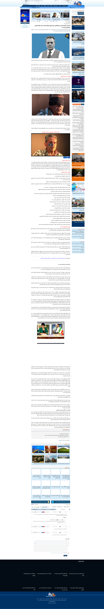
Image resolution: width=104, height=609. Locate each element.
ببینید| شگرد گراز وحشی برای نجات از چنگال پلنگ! (60, 574)
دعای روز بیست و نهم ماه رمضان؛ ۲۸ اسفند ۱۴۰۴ (78, 247)
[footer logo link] (51, 595)
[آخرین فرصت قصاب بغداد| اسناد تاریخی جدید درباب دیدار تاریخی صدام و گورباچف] (78, 158)
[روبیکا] (40, 502)
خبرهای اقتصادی (25, 27)
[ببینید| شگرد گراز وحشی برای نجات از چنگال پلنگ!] (60, 567)
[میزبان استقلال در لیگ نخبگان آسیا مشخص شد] (78, 81)
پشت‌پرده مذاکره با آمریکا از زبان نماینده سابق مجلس (56, 19)
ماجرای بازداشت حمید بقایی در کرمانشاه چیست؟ (65, 19)
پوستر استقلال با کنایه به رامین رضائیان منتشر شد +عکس (78, 107)
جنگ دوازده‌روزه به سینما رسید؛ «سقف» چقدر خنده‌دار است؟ (37, 476)
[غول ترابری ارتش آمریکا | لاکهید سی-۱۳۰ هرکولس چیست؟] (45, 472)
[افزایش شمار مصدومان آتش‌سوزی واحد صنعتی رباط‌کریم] (78, 203)
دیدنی (83, 89)
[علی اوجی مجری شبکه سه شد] (55, 483)
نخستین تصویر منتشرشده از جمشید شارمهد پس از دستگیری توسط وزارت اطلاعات (53, 258)
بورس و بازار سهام (79, 32)
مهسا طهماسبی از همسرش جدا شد (55, 496)
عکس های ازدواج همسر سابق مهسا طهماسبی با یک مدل (65, 496)
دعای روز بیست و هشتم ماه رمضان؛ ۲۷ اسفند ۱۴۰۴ (78, 250)
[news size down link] (54, 21)
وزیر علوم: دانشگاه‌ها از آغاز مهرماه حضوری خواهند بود (78, 123)
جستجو (56, 598)
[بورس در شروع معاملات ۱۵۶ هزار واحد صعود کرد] (78, 37)
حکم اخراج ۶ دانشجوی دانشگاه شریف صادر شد (78, 114)
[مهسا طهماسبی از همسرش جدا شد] (55, 492)
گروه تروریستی (60, 440)
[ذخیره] (53, 21)
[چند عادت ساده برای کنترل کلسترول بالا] (78, 188)
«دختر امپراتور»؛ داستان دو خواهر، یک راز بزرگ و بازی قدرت (37, 497)
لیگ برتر (81, 76)
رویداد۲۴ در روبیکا (25, 25)
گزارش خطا (67, 504)
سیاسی (69, 21)
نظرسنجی (28, 0)
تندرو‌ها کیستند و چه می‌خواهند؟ (79, 26)
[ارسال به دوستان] (52, 21)
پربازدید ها (79, 104)
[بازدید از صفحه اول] (69, 506)
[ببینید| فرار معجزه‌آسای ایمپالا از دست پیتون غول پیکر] (60, 581)
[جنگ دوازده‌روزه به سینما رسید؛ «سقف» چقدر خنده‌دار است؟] (36, 472)
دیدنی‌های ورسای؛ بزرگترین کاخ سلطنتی (64, 463)
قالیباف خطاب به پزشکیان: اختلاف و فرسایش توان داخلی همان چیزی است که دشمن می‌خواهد (78, 149)
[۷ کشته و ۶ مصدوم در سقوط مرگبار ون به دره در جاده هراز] (78, 67)
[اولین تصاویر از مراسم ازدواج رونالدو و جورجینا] (45, 492)
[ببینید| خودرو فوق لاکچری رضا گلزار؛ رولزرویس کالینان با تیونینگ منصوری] (55, 472)
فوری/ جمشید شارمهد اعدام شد (63, 433)
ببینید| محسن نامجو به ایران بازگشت (78, 115)
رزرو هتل (25, 24)
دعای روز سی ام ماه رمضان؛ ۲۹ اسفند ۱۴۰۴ (78, 244)
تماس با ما (41, 0)
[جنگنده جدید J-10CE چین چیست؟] (65, 483)
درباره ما (39, 0)
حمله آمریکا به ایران (80, 14)
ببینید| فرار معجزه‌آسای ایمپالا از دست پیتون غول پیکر (60, 589)
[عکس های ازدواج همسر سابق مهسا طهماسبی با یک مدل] (65, 492)
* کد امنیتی (68, 553)
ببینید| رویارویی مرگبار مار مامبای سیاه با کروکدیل (77, 589)
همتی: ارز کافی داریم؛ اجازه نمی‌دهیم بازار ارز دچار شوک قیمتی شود (78, 135)
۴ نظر (66, 22)
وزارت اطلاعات (64, 440)
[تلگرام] (60, 502)
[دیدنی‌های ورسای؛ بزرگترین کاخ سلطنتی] (63, 459)
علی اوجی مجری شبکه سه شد (55, 486)
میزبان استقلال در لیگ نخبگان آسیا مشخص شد (79, 86)
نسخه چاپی (53, 506)
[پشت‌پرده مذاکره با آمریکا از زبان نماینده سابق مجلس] (55, 15)
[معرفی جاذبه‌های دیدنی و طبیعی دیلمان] (63, 449)
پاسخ (35, 526)
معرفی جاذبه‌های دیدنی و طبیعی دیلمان (64, 454)
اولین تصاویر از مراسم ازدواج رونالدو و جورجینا (46, 496)
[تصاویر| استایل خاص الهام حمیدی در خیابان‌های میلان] (45, 483)
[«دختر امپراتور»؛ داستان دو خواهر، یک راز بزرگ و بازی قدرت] (36, 492)
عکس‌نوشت (81, 154)
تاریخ (81, 212)
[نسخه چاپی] (51, 21)
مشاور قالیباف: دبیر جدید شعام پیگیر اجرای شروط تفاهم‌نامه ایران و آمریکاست (78, 232)
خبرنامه (43, 598)
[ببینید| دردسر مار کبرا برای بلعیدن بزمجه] (44, 567)
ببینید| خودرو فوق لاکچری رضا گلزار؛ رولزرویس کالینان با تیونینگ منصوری (55, 476)
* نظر (68, 545)
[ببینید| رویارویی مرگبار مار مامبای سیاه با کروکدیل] (76, 581)
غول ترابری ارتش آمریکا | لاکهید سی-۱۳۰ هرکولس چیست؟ (46, 476)
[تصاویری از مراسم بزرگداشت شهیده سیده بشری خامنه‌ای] (78, 94)
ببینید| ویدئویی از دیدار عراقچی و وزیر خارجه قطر (78, 118)
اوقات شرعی (30, 0)
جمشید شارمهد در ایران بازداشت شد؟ (63, 436)
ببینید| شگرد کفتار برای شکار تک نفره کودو (29, 589)
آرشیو (35, 0)
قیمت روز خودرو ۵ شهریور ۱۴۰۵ (46, 19)
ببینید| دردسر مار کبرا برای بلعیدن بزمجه (44, 573)
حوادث (81, 62)
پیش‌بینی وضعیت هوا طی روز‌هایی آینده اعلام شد (78, 146)
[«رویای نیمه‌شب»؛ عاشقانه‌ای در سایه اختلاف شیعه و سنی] (36, 483)
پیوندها (37, 0)
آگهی (25, 0)
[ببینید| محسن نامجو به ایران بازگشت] (78, 173)
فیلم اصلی (66, 160)
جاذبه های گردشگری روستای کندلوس (38, 463)
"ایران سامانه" (50, 603)
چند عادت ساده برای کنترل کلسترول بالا (78, 193)
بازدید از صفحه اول (66, 506)
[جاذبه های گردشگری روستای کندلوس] (38, 459)
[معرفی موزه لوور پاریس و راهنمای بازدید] (51, 459)
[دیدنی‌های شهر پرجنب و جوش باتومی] (38, 449)
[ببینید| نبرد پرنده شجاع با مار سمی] (44, 581)
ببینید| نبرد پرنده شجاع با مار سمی (45, 588)
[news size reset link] (55, 21)
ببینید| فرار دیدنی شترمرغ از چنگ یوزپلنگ (29, 574)
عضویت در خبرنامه (44, 507)
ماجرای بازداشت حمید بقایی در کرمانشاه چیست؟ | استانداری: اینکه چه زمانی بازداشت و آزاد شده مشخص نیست (78, 131)
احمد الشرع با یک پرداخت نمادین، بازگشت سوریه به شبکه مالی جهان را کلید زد (78, 138)
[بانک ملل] (25, 15)
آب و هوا (33, 0)
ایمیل (68, 543)
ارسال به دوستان (59, 506)
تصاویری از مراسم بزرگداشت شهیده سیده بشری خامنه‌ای (79, 100)
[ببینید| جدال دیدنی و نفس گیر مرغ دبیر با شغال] (76, 567)
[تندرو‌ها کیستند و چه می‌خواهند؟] (78, 21)
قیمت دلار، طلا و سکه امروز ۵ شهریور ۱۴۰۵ (36, 19)
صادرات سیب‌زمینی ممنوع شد (79, 144)
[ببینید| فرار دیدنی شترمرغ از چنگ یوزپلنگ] (27, 567)
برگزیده (66, 21)
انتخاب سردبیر (79, 17)
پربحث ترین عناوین (75, 104)
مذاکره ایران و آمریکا (80, 12)
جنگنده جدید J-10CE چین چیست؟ (65, 487)
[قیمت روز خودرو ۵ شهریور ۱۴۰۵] (45, 15)
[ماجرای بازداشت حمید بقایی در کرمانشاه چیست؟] (65, 15)
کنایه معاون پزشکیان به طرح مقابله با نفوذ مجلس (78, 234)
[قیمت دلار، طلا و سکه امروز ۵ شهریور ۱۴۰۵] (36, 15)
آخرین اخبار (82, 104)
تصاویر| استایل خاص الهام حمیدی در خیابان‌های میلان (46, 487)
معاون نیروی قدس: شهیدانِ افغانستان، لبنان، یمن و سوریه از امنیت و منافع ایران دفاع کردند (78, 127)
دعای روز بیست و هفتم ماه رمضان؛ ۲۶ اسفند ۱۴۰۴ (78, 252)
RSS (37, 598)
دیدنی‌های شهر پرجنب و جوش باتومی (38, 454)
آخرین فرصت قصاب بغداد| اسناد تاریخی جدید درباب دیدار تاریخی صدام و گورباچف (78, 164)
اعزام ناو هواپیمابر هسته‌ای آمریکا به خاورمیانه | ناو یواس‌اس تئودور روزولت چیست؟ (66, 477)
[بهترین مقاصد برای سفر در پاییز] (51, 449)
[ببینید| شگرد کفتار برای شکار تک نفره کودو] (27, 581)
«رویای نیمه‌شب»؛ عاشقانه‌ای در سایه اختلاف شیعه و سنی (36, 487)
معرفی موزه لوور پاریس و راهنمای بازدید (51, 463)
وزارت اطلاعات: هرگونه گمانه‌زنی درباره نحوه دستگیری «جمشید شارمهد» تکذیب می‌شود (56, 435)
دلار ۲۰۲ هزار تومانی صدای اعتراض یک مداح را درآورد (78, 237)
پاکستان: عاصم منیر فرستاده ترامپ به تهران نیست (78, 121)
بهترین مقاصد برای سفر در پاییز (52, 454)
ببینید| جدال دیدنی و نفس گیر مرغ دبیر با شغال (76, 574)
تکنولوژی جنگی (79, 47)
